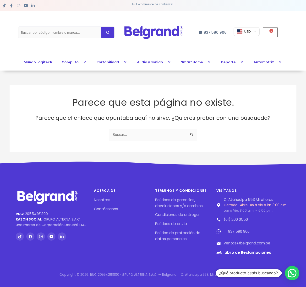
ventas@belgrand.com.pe (247, 243)
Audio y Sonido (150, 62)
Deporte (228, 62)
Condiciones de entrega (177, 214)
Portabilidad (108, 62)
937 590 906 (239, 231)
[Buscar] (107, 32)
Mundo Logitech (38, 62)
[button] (80, 62)
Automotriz (264, 62)
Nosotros (102, 199)
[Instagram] (41, 236)
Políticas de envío (171, 223)
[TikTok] (20, 236)
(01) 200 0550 (236, 219)
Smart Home (192, 62)
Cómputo (70, 62)
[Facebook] (30, 236)
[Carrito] (270, 32)
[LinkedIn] (62, 236)
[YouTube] (51, 236)
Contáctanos (106, 208)
